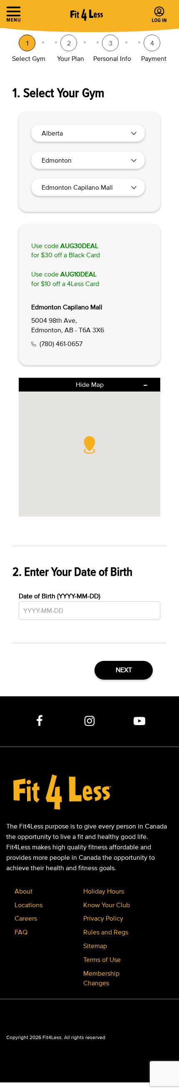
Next (124, 669)
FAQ (21, 932)
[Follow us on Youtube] (139, 721)
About (23, 891)
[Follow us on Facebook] (40, 721)
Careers (26, 918)
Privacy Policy (103, 918)
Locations (28, 905)
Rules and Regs (105, 932)
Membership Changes (101, 978)
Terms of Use (102, 959)
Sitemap (95, 945)
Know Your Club (106, 905)
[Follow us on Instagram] (89, 721)
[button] (89, 444)
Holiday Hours (103, 891)
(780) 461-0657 (61, 343)
